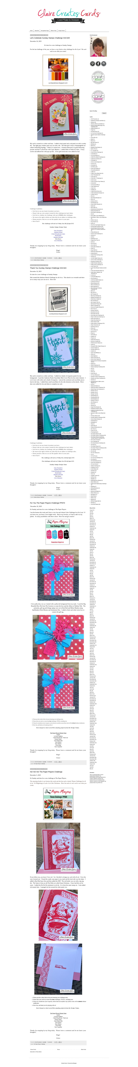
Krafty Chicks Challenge (96, 264)
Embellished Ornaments (96, 209)
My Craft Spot (94, 300)
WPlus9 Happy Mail (95, 501)
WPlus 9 (93, 497)
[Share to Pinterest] (61, 258)
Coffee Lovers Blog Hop (96, 173)
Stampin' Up (93, 392)
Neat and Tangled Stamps (96, 307)
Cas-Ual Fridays (94, 155)
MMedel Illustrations (95, 297)
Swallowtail (93, 420)
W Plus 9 (93, 477)
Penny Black (93, 329)
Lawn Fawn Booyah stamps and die (98, 267)
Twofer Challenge (95, 465)
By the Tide (93, 148)
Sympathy (93, 422)
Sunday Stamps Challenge (39, 497)
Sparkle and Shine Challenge (97, 378)
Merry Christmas (94, 284)
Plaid (92, 333)
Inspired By (93, 253)
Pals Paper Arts (94, 313)
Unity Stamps (94, 469)
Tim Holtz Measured (95, 460)
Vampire (93, 472)
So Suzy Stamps (94, 375)
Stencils (92, 405)
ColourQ (93, 183)
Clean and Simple (95, 168)
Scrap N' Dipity (94, 347)
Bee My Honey (94, 142)
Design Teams (61, 30)
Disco (92, 199)
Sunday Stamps (67, 45)
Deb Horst (58, 239)
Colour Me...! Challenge (96, 178)
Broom (92, 145)
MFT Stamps (93, 294)
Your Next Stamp (94, 504)
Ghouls (92, 235)
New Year (93, 308)
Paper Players (94, 321)
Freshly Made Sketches (96, 226)
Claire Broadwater (57, 737)
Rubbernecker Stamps (96, 342)
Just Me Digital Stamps (96, 258)
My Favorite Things (95, 303)
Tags (92, 423)
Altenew (92, 122)
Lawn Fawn (93, 266)
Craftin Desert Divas (95, 191)
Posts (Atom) (38, 1051)
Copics (92, 188)
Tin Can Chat (94, 464)
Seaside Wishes (94, 349)
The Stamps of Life (95, 449)
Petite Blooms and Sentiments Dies (50, 610)
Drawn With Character (96, 204)
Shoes (92, 354)
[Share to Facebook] (59, 258)
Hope (92, 248)
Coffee (92, 171)
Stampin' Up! (93, 394)
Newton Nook (94, 310)
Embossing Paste (95, 210)
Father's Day (93, 220)
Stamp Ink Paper (94, 385)
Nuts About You (94, 312)
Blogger (75, 1063)
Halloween (93, 238)
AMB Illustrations (94, 128)
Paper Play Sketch (95, 320)
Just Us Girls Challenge (96, 259)
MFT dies (93, 292)
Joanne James (58, 739)
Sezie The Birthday (95, 352)
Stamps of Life (94, 400)
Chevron (93, 163)
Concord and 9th (94, 184)
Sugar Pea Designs (95, 407)
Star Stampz (93, 402)
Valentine (93, 470)
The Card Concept (95, 439)
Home (31, 30)
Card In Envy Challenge (96, 152)
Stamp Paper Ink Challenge (97, 389)
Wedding (93, 486)
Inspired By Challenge (96, 254)
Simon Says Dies (94, 357)
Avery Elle (93, 137)
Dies (92, 196)
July (91, 511)
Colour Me (93, 176)
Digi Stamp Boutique (95, 197)
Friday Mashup (94, 232)
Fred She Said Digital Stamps (97, 225)
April (91, 516)
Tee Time (93, 428)
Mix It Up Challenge (95, 295)
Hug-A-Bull (93, 250)
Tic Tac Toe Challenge (96, 457)
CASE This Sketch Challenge (97, 157)
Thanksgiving (94, 432)
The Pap (93, 444)
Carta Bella (93, 153)
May (91, 515)
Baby (92, 139)
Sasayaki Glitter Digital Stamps (97, 346)
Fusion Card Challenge (96, 233)
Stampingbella (94, 398)
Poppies (93, 336)
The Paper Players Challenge (39, 763)
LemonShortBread (95, 276)
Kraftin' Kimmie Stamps (96, 263)
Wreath (92, 502)
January (91, 521)
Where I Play (53, 30)
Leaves (92, 275)
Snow (92, 371)
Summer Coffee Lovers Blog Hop (98, 413)
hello (92, 241)
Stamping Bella (94, 397)
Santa (92, 344)
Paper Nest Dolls (94, 318)
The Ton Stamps (94, 452)
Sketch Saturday (94, 365)
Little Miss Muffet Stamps (96, 279)
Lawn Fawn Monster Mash (96, 270)
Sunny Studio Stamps (95, 419)
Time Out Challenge (95, 462)
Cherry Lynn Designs (95, 162)
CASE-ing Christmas (95, 158)
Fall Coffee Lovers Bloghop (97, 215)
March (91, 518)
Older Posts (83, 1049)
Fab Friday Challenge (95, 212)
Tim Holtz (93, 459)
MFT (92, 290)
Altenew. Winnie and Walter (97, 123)
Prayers (92, 338)
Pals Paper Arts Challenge (96, 315)
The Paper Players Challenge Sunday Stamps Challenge (97, 437)
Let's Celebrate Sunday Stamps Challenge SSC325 (50, 38)
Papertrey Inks (94, 326)
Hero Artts (93, 245)
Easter (92, 205)
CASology (93, 160)
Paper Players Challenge (96, 323)
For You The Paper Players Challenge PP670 (47, 503)
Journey (92, 256)
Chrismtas (93, 165)
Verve (92, 473)
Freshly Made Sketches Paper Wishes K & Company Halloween (98, 229)
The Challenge (94, 441)
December (92, 523)
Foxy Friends (94, 221)
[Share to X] (58, 258)
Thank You (93, 430)
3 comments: (49, 495)
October (91, 526)
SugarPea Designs (95, 408)
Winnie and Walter (95, 491)
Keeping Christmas (95, 261)
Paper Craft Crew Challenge (97, 316)
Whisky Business (94, 488)
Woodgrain (93, 494)
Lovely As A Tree (94, 281)
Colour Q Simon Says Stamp (97, 181)
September (92, 528)
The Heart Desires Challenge (97, 443)
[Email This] (55, 258)
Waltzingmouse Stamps (96, 480)
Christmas (93, 166)
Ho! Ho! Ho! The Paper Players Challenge (46, 772)
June (91, 513)
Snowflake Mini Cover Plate (62, 378)
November (92, 524)
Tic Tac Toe (93, 456)
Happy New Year (94, 240)
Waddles (93, 478)
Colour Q (93, 179)
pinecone (93, 331)
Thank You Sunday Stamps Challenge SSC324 (48, 268)
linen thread (93, 278)
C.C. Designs (94, 150)
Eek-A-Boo (93, 207)
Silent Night (93, 356)
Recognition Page (45, 30)
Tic (91, 454)
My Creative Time (95, 302)
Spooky (92, 379)
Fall (92, 214)
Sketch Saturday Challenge (97, 366)
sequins (92, 351)
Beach (92, 140)
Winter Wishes (94, 492)
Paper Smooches (94, 325)
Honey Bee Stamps (95, 246)
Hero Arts (93, 243)
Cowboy (93, 189)
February (92, 520)
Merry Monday (94, 286)
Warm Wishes (94, 482)
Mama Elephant (94, 283)
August (91, 510)
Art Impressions (94, 131)
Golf (92, 237)
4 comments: (49, 761)
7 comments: (49, 1042)
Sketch (92, 363)
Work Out (93, 496)
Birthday (93, 144)
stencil (92, 403)
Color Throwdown (95, 175)
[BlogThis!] (56, 258)
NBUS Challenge (94, 305)
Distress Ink (93, 201)
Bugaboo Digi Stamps (95, 147)
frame (92, 223)
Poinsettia (93, 334)
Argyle (92, 129)
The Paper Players (95, 433)
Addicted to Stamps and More (97, 120)
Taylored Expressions (95, 427)
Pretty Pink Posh (94, 339)
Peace (92, 328)
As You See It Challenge (96, 133)
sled (92, 370)
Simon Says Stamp (95, 359)
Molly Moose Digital (95, 299)
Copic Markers (94, 186)
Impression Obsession (96, 251)
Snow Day (93, 373)
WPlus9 (92, 499)
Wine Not (93, 489)
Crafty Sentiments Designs (96, 192)
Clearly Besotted (94, 170)
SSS (92, 384)
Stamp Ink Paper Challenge (97, 387)
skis (92, 368)
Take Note (93, 425)
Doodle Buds (94, 202)
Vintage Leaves (94, 475)
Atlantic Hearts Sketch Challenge (98, 134)
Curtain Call (93, 194)
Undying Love (94, 467)
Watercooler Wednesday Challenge (98, 483)
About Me (37, 30)
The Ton (92, 451)
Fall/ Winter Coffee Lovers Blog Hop (98, 217)
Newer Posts (33, 1049)
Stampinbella (94, 395)
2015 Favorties (94, 119)
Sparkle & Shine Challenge (97, 376)
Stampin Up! (93, 390)
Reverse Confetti (94, 341)
